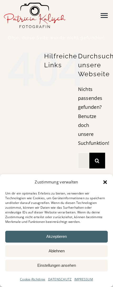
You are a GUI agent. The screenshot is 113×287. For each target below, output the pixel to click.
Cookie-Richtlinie (32, 279)
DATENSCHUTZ (60, 279)
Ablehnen (57, 251)
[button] (105, 182)
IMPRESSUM (83, 279)
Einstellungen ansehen (56, 265)
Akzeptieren (56, 236)
